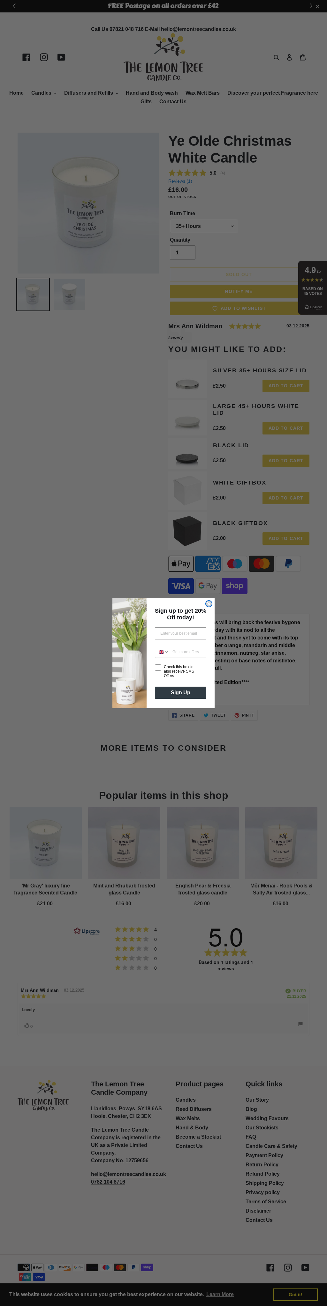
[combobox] (162, 652)
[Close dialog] (209, 604)
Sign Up (180, 692)
